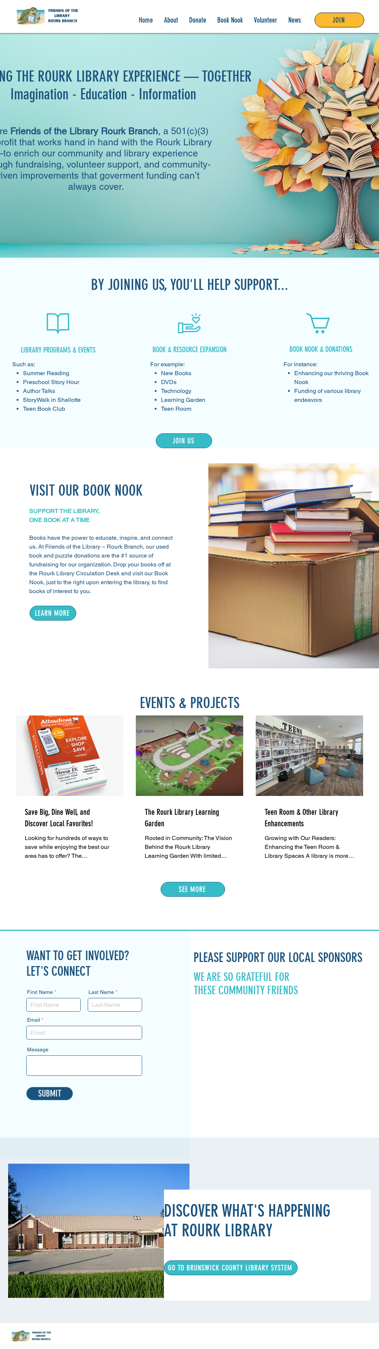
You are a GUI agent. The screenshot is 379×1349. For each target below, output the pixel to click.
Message (37, 1049)
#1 (124, 555)
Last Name (101, 992)
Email (33, 1019)
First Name (40, 992)
